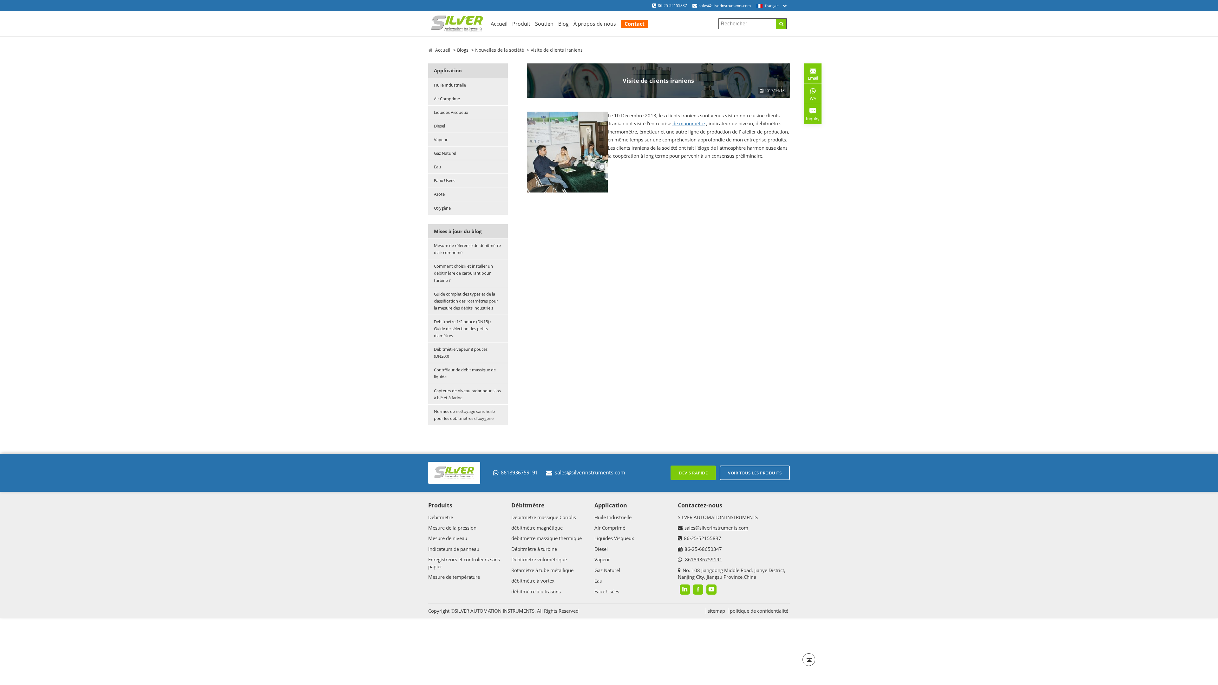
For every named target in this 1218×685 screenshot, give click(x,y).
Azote (439, 194)
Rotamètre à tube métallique (542, 570)
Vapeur (441, 139)
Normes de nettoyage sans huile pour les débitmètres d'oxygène (464, 414)
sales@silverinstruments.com (725, 5)
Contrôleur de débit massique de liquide (465, 373)
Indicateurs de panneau (453, 549)
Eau (437, 167)
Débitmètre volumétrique (539, 559)
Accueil (499, 23)
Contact (635, 23)
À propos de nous (594, 23)
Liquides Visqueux (451, 112)
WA (810, 99)
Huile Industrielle (450, 85)
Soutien (544, 23)
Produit (521, 23)
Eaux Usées (444, 180)
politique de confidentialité (759, 611)
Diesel (439, 126)
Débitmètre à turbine (534, 549)
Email (811, 75)
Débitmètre (440, 517)
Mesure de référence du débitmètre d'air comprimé (467, 249)
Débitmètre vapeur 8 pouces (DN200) (461, 352)
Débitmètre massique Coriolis (543, 517)
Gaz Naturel (445, 153)
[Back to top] (808, 659)
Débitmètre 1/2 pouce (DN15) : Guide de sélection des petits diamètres (462, 328)
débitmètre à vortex (532, 580)
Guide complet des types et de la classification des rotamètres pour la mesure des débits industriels (466, 301)
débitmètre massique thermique (546, 538)
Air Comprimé (447, 98)
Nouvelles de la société (499, 50)
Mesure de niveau (447, 538)
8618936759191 (519, 472)
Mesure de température (454, 577)
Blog (563, 23)
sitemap (716, 611)
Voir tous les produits (755, 473)
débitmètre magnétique (537, 528)
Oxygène (442, 208)
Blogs (462, 50)
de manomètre (688, 123)
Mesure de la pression (452, 528)
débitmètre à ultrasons (536, 591)
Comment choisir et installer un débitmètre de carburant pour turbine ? (463, 273)
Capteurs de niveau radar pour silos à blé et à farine (467, 394)
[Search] (781, 24)
